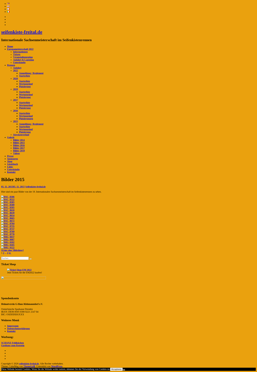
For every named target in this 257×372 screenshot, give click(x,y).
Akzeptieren (116, 369)
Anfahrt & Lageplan (23, 60)
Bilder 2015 (19, 142)
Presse (10, 156)
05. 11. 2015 (13, 186)
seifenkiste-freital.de (21, 32)
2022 (15, 70)
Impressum (12, 326)
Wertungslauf (26, 84)
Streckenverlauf (21, 134)
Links (10, 166)
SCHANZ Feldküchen (12, 343)
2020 (15, 78)
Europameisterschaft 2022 (20, 49)
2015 (15, 121)
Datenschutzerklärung (18, 328)
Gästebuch (12, 164)
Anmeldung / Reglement (31, 73)
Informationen (20, 52)
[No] (124, 369)
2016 (15, 110)
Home (10, 46)
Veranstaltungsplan (23, 57)
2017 (15, 100)
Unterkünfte (19, 62)
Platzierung (25, 86)
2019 (15, 89)
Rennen (11, 65)
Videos (16, 153)
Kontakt (11, 172)
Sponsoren (12, 158)
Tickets (16, 54)
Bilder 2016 (19, 145)
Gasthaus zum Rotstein (12, 345)
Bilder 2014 (19, 140)
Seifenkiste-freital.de (35, 186)
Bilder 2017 (19, 148)
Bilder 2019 (19, 150)
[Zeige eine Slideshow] (12, 250)
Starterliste (24, 76)
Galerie (10, 137)
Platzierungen (26, 118)
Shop (9, 161)
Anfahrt (17, 68)
